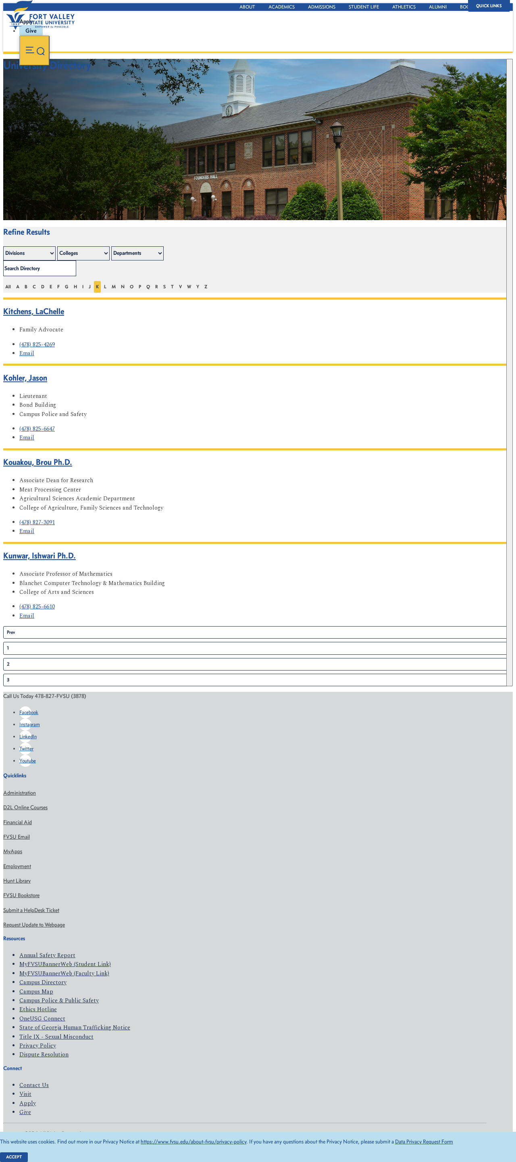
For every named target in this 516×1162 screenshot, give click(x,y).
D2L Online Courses (25, 807)
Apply (27, 1103)
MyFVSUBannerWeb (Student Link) (65, 964)
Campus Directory (43, 982)
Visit (25, 1094)
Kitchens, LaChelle (33, 311)
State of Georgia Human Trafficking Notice (74, 1027)
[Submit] (509, 372)
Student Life (364, 7)
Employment (17, 866)
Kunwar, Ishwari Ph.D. (39, 555)
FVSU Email (16, 836)
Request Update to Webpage (34, 924)
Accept (14, 1157)
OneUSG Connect (42, 1018)
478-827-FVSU (82, 85)
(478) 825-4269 (37, 344)
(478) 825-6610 (37, 606)
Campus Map (36, 991)
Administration (19, 792)
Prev (11, 632)
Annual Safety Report (47, 955)
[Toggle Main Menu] (34, 50)
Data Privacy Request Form (424, 1141)
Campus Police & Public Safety (59, 1000)
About (247, 7)
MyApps (12, 851)
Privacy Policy (37, 1045)
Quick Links (489, 5)
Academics (281, 7)
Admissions (321, 7)
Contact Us (34, 1085)
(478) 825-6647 (37, 429)
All (8, 286)
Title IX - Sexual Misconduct (56, 1037)
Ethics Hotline (38, 1009)
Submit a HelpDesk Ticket (31, 910)
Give (25, 1112)
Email (26, 353)
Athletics (404, 7)
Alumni (438, 7)
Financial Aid (17, 822)
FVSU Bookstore (21, 895)
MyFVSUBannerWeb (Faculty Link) (64, 973)
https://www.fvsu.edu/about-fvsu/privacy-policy (193, 1141)
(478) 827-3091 (37, 522)
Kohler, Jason (25, 378)
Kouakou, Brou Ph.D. (37, 462)
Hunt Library (17, 880)
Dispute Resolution (44, 1054)
